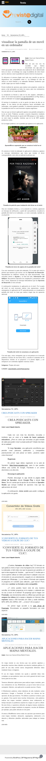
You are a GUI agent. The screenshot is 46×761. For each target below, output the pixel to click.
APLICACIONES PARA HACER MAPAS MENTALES (21, 639)
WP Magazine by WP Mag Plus (31, 758)
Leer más (4, 724)
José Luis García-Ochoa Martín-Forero (16, 49)
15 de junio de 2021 (35, 645)
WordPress (17, 758)
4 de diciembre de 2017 (36, 49)
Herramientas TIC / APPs (8, 51)
